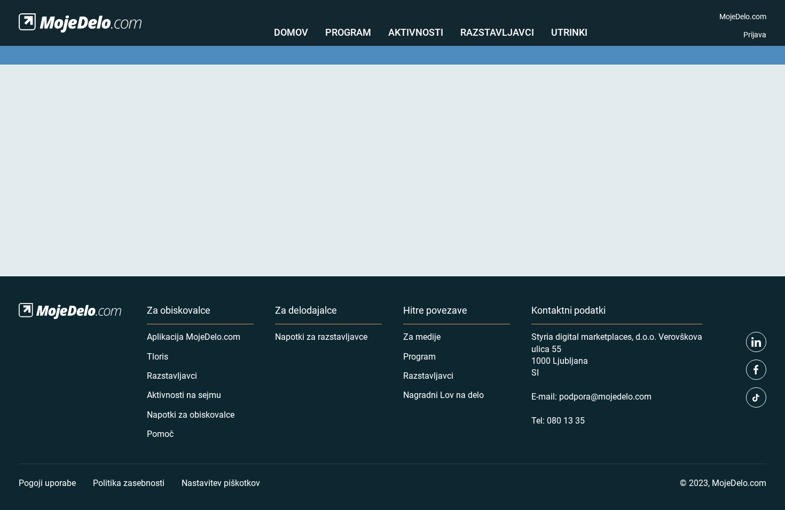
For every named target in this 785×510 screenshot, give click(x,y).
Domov (291, 32)
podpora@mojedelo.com (605, 396)
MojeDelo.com (742, 16)
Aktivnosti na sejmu (184, 394)
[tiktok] (756, 397)
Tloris (157, 356)
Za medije (422, 336)
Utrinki (569, 32)
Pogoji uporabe (47, 482)
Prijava (754, 34)
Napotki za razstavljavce (321, 336)
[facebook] (756, 370)
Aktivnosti (415, 32)
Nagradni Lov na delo (443, 394)
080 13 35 (566, 420)
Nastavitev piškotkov (221, 482)
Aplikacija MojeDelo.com (193, 336)
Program (348, 32)
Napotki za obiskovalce (190, 414)
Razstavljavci (497, 32)
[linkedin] (756, 342)
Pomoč (160, 433)
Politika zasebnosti (128, 482)
